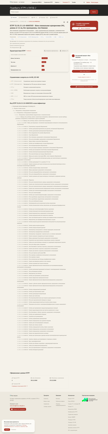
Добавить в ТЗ (65, 50)
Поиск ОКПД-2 (71, 401)
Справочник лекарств (73, 414)
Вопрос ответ (47, 401)
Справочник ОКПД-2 (37, 2)
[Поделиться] (67, 22)
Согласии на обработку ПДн (21, 426)
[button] (38, 26)
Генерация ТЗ (66, 2)
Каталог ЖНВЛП (71, 417)
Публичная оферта (60, 401)
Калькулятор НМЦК (72, 409)
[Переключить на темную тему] (84, 2)
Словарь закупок (47, 406)
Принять (7, 429)
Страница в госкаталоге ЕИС (19, 386)
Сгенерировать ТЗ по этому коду (85, 86)
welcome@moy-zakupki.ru (17, 406)
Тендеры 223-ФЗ (72, 422)
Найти (94, 12)
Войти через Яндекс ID (85, 71)
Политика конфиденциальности (61, 404)
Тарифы (74, 2)
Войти (88, 2)
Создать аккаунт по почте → (84, 77)
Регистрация (94, 2)
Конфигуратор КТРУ (72, 411)
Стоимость (46, 398)
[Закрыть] (96, 55)
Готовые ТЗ (70, 406)
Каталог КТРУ (71, 398)
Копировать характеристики (52, 50)
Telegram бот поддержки (19, 409)
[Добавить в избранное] (64, 22)
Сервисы (57, 2)
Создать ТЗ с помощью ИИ (74, 404)
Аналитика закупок (72, 425)
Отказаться (13, 429)
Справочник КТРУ (48, 2)
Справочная (46, 404)
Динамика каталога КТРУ (73, 427)
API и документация (72, 430)
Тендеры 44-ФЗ (71, 419)
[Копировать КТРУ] (67, 27)
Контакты (58, 398)
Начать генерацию (85, 28)
